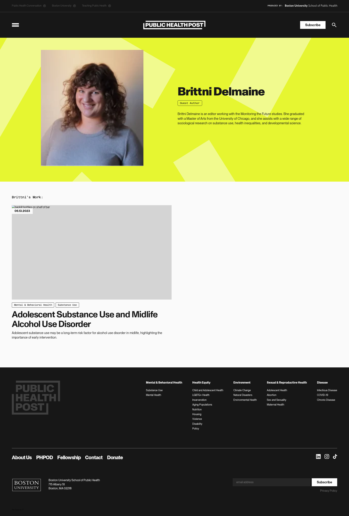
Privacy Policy (328, 490)
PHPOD (44, 457)
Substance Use (67, 305)
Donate (115, 457)
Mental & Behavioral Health (33, 305)
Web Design (15, 510)
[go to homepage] (174, 25)
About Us (22, 457)
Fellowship (69, 457)
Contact (94, 457)
